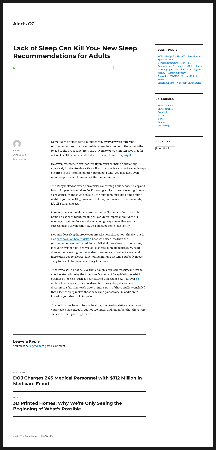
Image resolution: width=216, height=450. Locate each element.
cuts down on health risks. (73, 239)
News (26, 159)
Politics (161, 122)
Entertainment (165, 105)
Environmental (165, 109)
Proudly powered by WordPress (40, 436)
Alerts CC (24, 23)
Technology (164, 125)
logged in (35, 345)
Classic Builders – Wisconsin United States (179, 83)
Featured (18, 159)
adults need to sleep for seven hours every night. (101, 155)
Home (161, 115)
